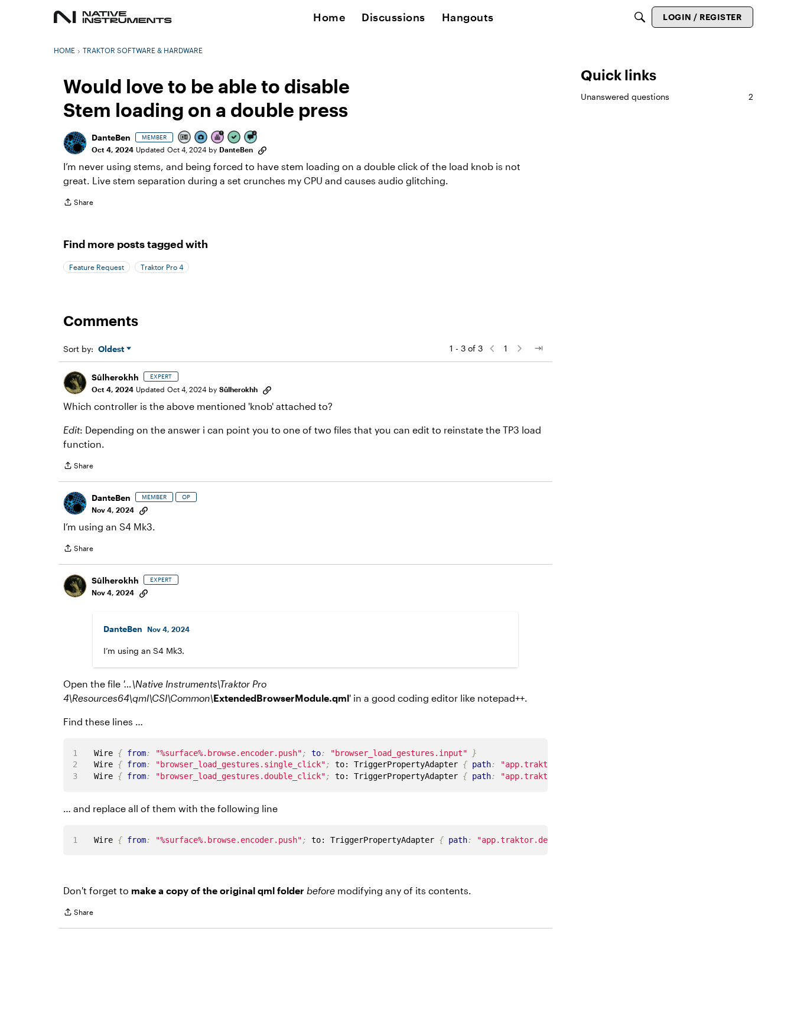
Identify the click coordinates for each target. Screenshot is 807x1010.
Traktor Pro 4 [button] (162, 267)
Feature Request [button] (96, 267)
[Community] (113, 17)
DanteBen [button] (111, 137)
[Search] (639, 17)
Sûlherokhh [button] (115, 377)
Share (78, 203)
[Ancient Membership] (218, 138)
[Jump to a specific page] (538, 348)
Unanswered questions (667, 97)
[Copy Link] (262, 149)
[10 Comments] (251, 138)
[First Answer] (234, 138)
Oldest (112, 349)
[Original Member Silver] (185, 138)
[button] (75, 143)
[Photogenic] (201, 138)
